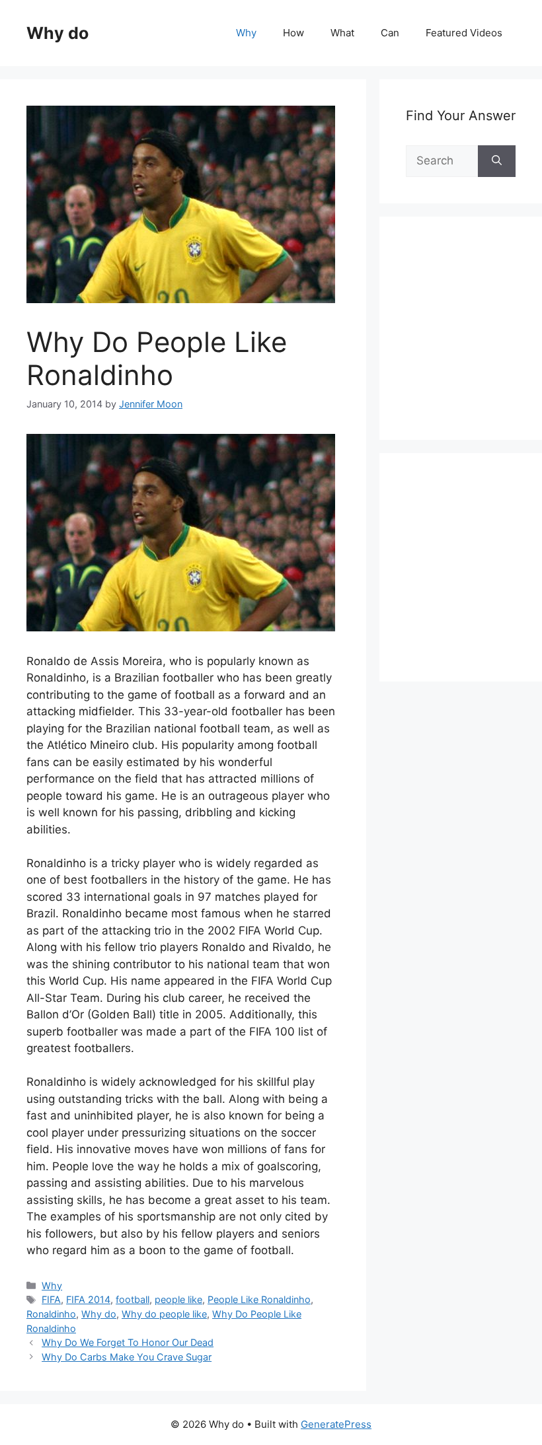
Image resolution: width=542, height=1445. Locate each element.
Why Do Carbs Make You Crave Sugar (127, 1356)
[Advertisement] (474, 343)
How (293, 32)
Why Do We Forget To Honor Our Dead (127, 1342)
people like (178, 1299)
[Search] (497, 161)
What (342, 32)
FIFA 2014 (88, 1299)
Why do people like (164, 1314)
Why (246, 32)
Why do (57, 33)
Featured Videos (464, 32)
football (132, 1299)
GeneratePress (336, 1424)
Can (390, 32)
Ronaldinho (51, 1314)
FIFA (51, 1299)
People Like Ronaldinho (259, 1299)
